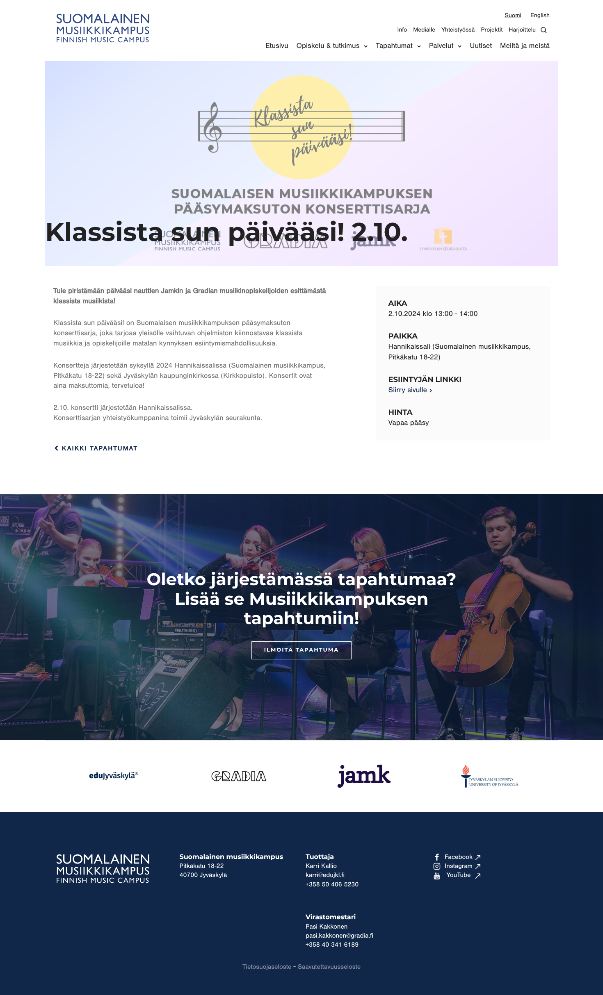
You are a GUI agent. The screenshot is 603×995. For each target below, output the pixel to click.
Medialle (424, 30)
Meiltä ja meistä (525, 46)
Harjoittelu (522, 30)
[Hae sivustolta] (546, 30)
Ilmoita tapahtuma (301, 650)
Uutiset (481, 46)
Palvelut (441, 46)
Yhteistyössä (458, 30)
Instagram (459, 866)
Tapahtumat (394, 46)
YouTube (459, 875)
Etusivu (276, 46)
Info (402, 30)
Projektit (491, 30)
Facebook (459, 857)
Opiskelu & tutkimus (328, 46)
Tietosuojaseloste (266, 967)
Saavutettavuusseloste (329, 967)
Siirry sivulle (407, 390)
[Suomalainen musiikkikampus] (102, 47)
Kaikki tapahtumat (98, 448)
